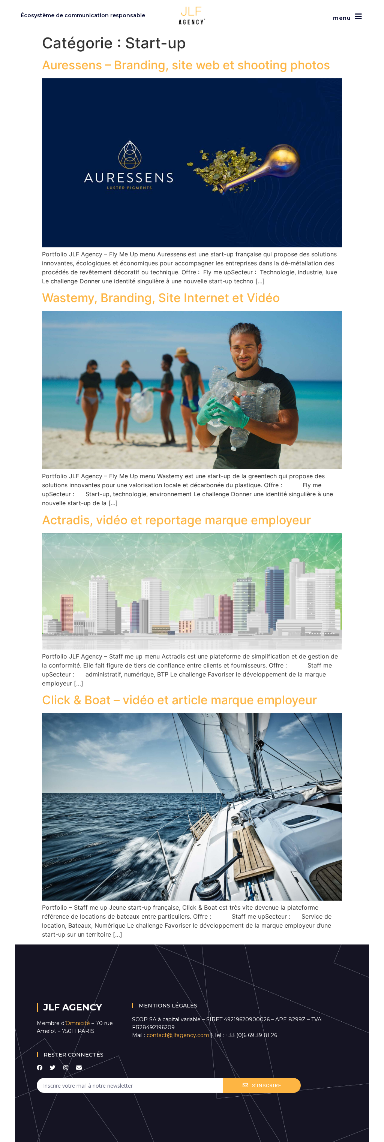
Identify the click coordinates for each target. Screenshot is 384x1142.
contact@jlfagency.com (178, 1035)
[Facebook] (39, 1067)
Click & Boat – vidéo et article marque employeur (179, 700)
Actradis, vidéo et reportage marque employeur (176, 520)
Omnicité (79, 1023)
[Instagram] (66, 1067)
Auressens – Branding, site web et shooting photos (186, 65)
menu (341, 18)
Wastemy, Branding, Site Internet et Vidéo (161, 297)
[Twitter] (53, 1067)
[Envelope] (79, 1067)
